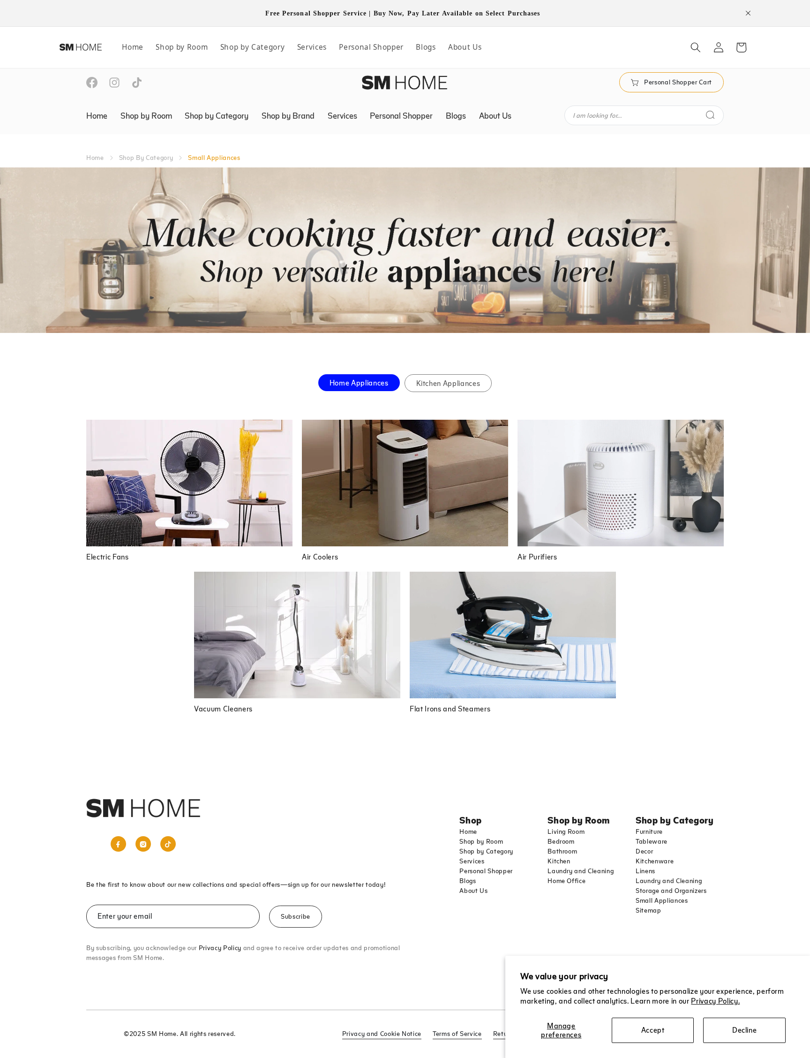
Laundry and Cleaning (581, 871)
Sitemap (648, 910)
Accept (653, 1030)
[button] (695, 47)
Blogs (467, 880)
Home (95, 157)
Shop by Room (481, 841)
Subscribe (295, 916)
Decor (644, 851)
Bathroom (562, 851)
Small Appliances (662, 900)
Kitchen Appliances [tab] (448, 383)
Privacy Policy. (715, 1001)
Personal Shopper (486, 871)
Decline (744, 1030)
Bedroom (561, 841)
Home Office (566, 880)
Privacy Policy (220, 948)
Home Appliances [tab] (359, 382)
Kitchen (559, 861)
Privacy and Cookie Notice (382, 1033)
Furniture (649, 831)
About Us (473, 890)
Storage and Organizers (671, 890)
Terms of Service (457, 1033)
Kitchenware (655, 861)
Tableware (652, 841)
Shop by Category (486, 851)
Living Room (566, 831)
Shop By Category (146, 157)
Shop (470, 819)
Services (471, 861)
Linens (645, 871)
